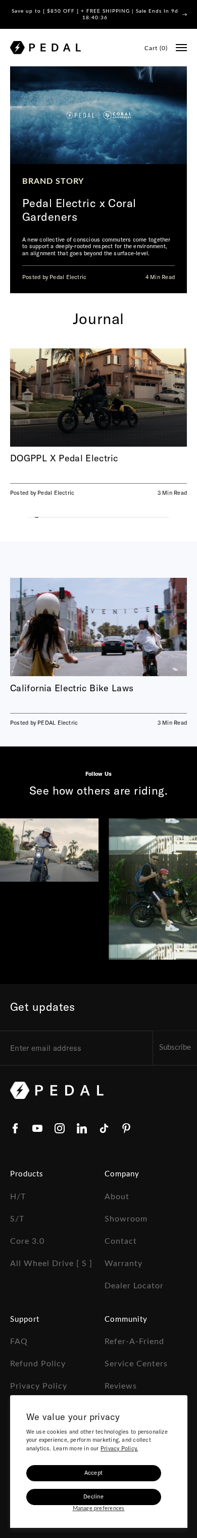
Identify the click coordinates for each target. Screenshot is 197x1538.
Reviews (121, 1386)
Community (126, 1319)
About (117, 1197)
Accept (93, 1472)
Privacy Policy (38, 1386)
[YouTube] (37, 1128)
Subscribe (175, 1047)
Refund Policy (38, 1364)
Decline (93, 1496)
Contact (121, 1241)
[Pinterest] (126, 1128)
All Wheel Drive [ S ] (51, 1263)
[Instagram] (59, 1128)
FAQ (19, 1341)
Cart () (156, 48)
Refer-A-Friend (134, 1341)
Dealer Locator (134, 1286)
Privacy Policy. (119, 1448)
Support (24, 1319)
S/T (17, 1219)
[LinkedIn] (82, 1128)
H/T (18, 1197)
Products (26, 1174)
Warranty (123, 1263)
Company (122, 1174)
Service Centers (136, 1364)
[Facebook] (15, 1128)
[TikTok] (104, 1128)
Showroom (126, 1219)
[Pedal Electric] (45, 47)
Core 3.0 (27, 1241)
